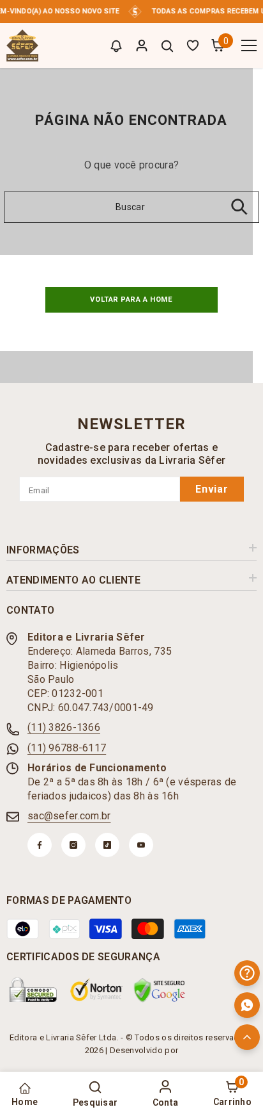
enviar (212, 489)
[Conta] (142, 45)
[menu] (249, 45)
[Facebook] (39, 845)
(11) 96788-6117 (66, 748)
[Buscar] (167, 46)
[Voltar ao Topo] (247, 1037)
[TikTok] (107, 845)
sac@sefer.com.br (68, 816)
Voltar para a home (131, 299)
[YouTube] (141, 845)
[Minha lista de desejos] (193, 45)
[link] (33, 990)
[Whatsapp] (247, 1005)
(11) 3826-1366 (63, 727)
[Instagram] (73, 845)
